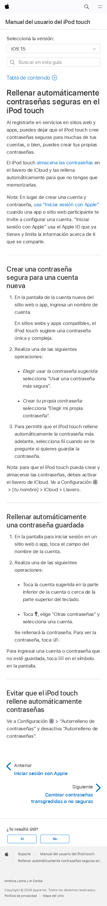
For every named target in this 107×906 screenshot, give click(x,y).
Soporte (24, 854)
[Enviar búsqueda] (13, 62)
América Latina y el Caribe (23, 881)
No (55, 839)
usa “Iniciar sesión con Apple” (66, 204)
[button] (86, 7)
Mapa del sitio (53, 896)
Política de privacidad (21, 896)
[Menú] (100, 7)
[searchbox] (53, 62)
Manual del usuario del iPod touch (47, 22)
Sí (22, 839)
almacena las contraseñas (65, 162)
